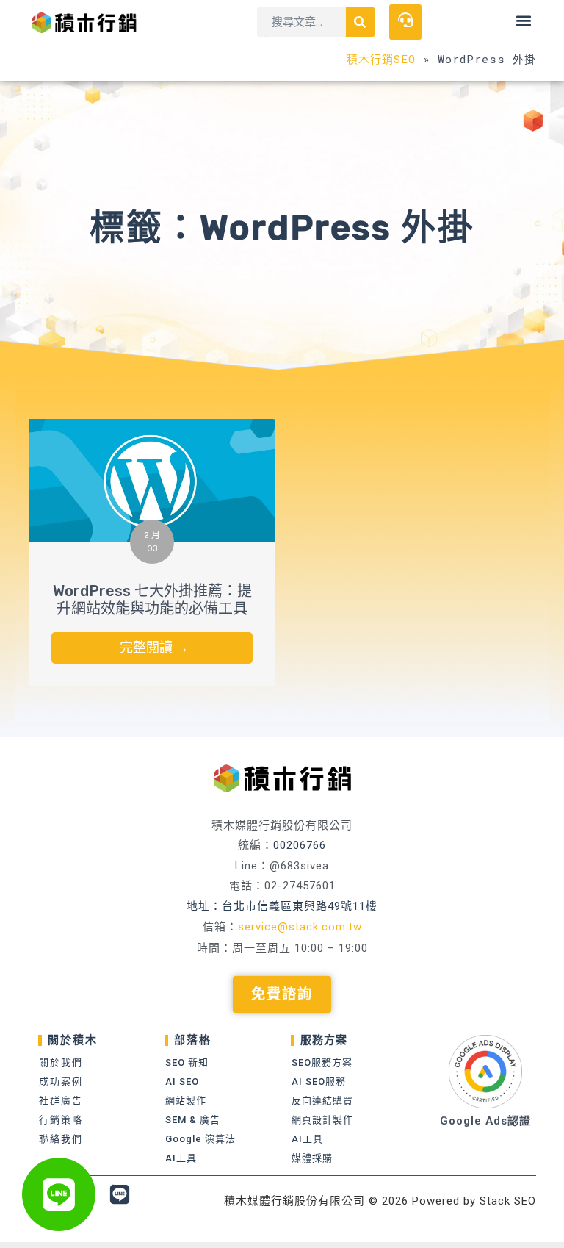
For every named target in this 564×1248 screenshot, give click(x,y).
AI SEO (182, 1081)
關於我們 (61, 1062)
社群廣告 (61, 1100)
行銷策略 (61, 1119)
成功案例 (61, 1081)
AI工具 (181, 1157)
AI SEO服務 (319, 1081)
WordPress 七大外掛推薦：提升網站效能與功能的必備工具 (152, 599)
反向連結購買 (322, 1100)
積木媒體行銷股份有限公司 (294, 1201)
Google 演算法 (200, 1138)
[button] (524, 20)
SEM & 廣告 (192, 1119)
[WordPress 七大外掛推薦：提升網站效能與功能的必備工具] (152, 479)
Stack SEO (508, 1201)
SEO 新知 (187, 1062)
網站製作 (185, 1100)
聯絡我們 (61, 1138)
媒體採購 (312, 1157)
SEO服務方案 (322, 1062)
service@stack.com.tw (300, 926)
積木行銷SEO (381, 58)
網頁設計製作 (322, 1119)
